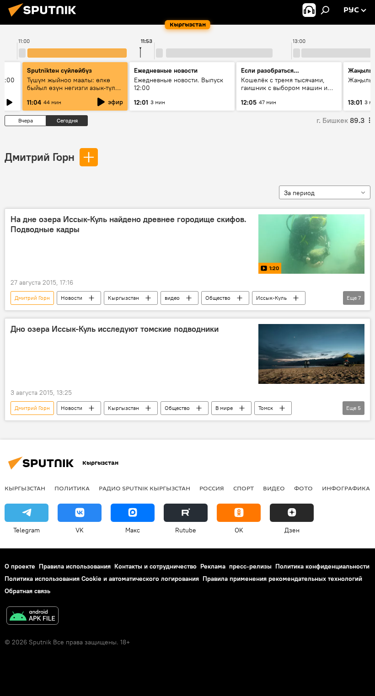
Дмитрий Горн (40, 157)
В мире (224, 407)
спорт (243, 488)
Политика (72, 488)
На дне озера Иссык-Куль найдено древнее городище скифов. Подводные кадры (128, 224)
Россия (211, 488)
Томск (265, 407)
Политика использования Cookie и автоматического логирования (102, 578)
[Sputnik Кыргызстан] (45, 18)
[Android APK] (32, 616)
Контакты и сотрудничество (155, 566)
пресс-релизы (250, 566)
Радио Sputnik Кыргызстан (144, 488)
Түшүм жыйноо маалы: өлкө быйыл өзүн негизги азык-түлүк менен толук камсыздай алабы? (74, 88)
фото (303, 488)
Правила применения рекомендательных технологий (282, 578)
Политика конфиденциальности (322, 566)
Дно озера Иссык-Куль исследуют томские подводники (115, 329)
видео (172, 297)
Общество (217, 297)
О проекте (20, 566)
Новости (71, 297)
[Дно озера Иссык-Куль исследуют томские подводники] (311, 353)
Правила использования (75, 566)
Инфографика (346, 488)
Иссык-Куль (271, 297)
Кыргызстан (123, 297)
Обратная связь (27, 591)
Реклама (212, 566)
